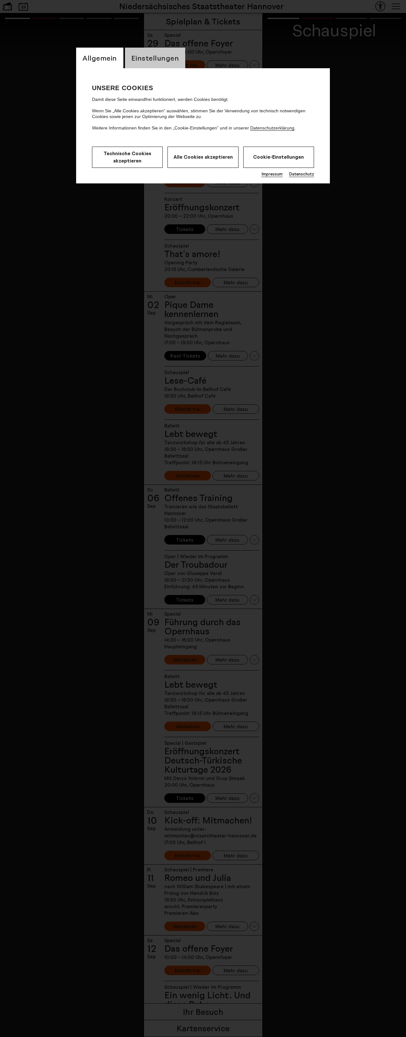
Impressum (272, 173)
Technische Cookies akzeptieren (127, 157)
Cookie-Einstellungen (278, 157)
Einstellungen (155, 58)
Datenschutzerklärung (272, 127)
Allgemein (99, 58)
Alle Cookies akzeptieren (203, 157)
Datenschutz (301, 173)
